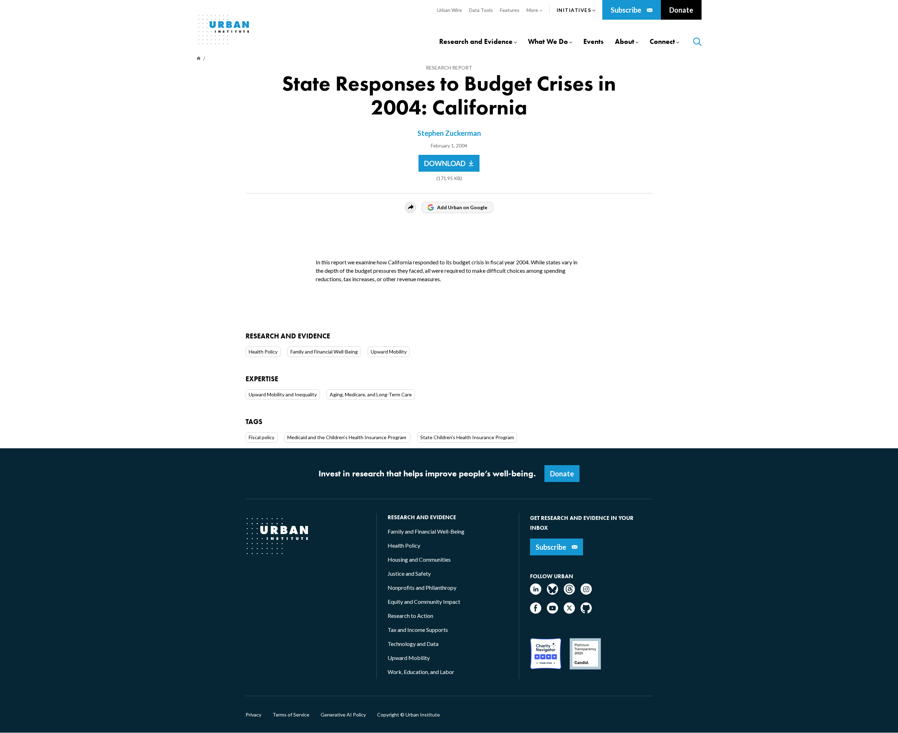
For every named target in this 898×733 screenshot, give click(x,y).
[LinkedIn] (535, 592)
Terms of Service (291, 715)
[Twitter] (569, 611)
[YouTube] (552, 611)
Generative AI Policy (343, 715)
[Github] (586, 611)
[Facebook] (535, 611)
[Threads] (569, 592)
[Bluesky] (552, 592)
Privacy (253, 715)
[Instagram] (586, 592)
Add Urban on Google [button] (462, 207)
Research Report (449, 68)
